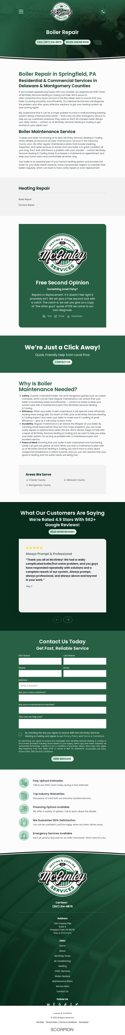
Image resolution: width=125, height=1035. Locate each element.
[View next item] (67, 620)
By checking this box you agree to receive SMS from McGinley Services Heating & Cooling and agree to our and (64, 734)
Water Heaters (62, 976)
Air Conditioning (62, 961)
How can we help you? (30, 717)
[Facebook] (53, 1004)
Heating (62, 966)
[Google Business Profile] (48, 1004)
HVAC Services (62, 971)
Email (61, 316)
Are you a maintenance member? (37, 704)
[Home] (61, 11)
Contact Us (62, 991)
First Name (24, 655)
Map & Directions (62, 932)
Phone (22, 668)
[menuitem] (40, 1022)
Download (77, 316)
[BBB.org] (71, 1004)
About (62, 950)
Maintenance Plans (62, 981)
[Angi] (65, 1004)
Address (23, 680)
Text (49, 316)
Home (62, 945)
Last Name (69, 655)
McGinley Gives (62, 955)
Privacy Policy (71, 736)
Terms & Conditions (93, 736)
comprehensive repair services (41, 98)
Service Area (62, 986)
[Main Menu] (21, 11)
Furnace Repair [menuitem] (26, 205)
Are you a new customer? (32, 692)
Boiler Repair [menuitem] (25, 199)
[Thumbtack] (76, 1004)
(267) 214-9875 (62, 906)
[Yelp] (59, 1004)
